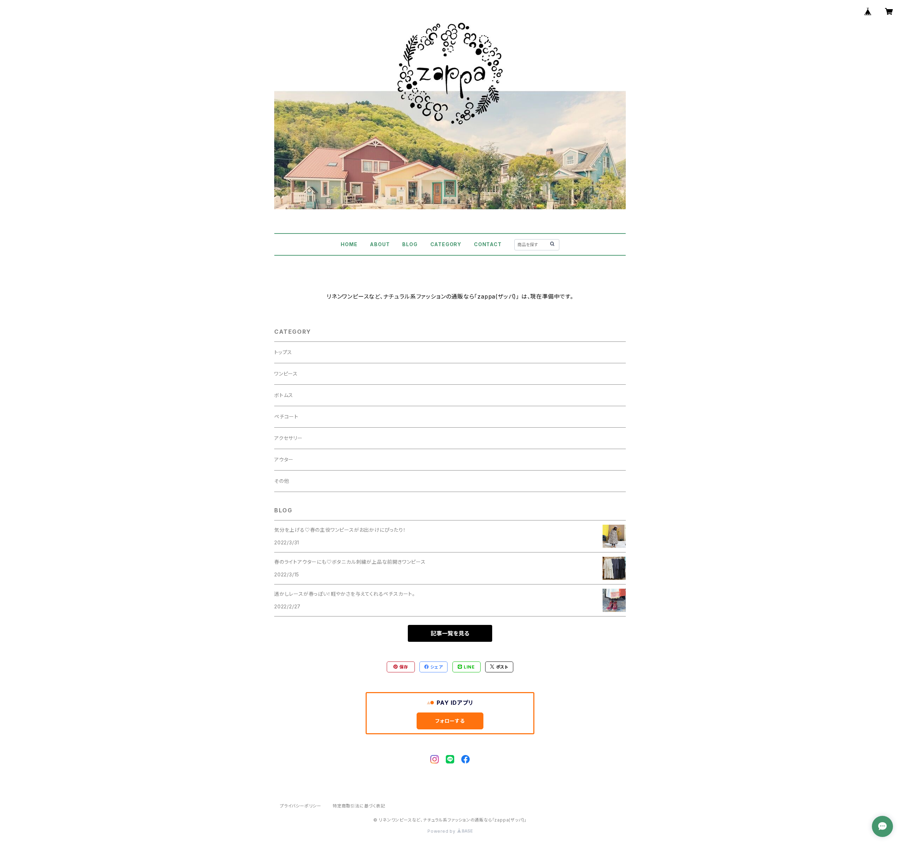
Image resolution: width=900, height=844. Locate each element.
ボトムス (283, 395)
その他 (281, 481)
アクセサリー (288, 438)
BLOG (409, 244)
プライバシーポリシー (300, 805)
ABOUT (380, 244)
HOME (349, 244)
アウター (284, 459)
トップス (283, 352)
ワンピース (286, 374)
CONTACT (488, 244)
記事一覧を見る (450, 633)
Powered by (442, 831)
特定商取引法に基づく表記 (359, 805)
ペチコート (286, 417)
